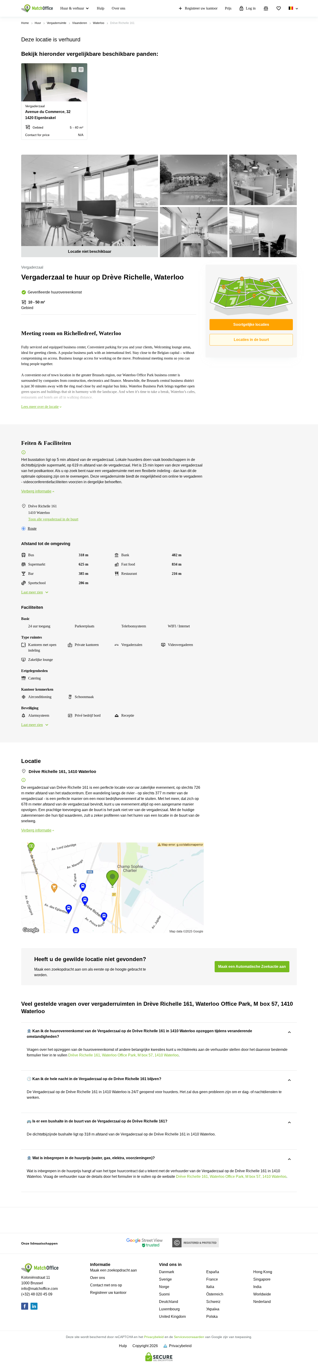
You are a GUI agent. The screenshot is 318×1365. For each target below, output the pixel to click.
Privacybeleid (154, 1337)
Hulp (100, 8)
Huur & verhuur (72, 8)
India (257, 1287)
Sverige (165, 1279)
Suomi (164, 1294)
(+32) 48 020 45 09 (36, 1294)
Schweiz (213, 1302)
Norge (164, 1287)
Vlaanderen (79, 23)
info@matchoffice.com (39, 1289)
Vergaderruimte (56, 23)
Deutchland (168, 1302)
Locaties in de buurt (251, 340)
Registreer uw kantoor (201, 8)
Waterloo (98, 23)
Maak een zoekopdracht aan (113, 1270)
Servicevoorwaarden (189, 1337)
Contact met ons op (106, 1285)
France (212, 1279)
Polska (212, 1316)
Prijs (228, 8)
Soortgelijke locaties (251, 324)
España (212, 1272)
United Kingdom (172, 1316)
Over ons (118, 8)
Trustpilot (28, 1220)
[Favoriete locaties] (278, 8)
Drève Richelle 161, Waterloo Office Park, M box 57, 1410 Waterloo (123, 1055)
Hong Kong (262, 1272)
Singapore (262, 1279)
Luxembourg (169, 1309)
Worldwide (262, 1294)
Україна (212, 1309)
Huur (38, 23)
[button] (73, 69)
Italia (210, 1287)
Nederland (262, 1302)
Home (25, 23)
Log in (251, 8)
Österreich (214, 1294)
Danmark (166, 1272)
